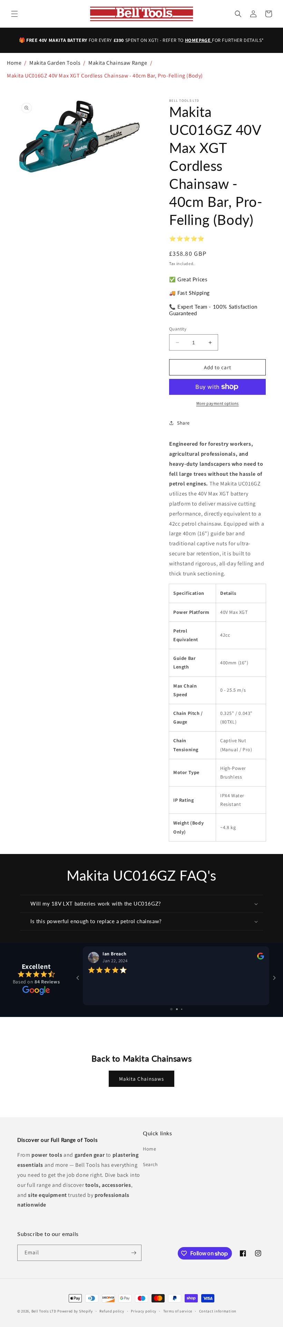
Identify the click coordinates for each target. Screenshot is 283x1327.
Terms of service (177, 1311)
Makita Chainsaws (141, 1078)
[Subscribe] (133, 1253)
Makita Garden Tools (54, 62)
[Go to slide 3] (181, 1009)
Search (150, 1164)
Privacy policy (143, 1311)
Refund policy (111, 1311)
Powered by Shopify (75, 1311)
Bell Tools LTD (44, 1311)
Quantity (177, 329)
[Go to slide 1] (171, 1009)
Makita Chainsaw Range (117, 62)
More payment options (217, 403)
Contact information (217, 1311)
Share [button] (183, 423)
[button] (14, 13)
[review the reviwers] (260, 958)
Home (14, 62)
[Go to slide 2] (177, 1009)
